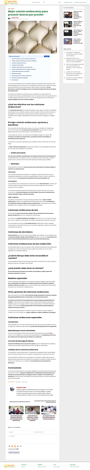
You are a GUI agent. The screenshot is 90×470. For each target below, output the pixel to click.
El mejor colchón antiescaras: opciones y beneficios (23, 60)
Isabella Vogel (14, 17)
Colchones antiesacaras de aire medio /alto (21, 67)
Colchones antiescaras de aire (18, 63)
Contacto (23, 466)
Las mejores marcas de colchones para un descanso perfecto (45, 401)
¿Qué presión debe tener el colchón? (19, 71)
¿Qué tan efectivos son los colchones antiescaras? (23, 58)
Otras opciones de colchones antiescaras (20, 75)
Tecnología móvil (67, 2)
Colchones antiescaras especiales (19, 77)
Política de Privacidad (74, 466)
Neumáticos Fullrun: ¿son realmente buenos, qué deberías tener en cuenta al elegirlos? (75, 60)
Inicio (60, 2)
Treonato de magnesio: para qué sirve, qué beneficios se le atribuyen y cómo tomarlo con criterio (75, 67)
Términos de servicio (41, 466)
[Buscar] (43, 2)
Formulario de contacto (80, 2)
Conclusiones (14, 80)
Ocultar (46, 56)
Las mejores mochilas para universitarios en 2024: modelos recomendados (74, 54)
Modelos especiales (15, 73)
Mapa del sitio (57, 466)
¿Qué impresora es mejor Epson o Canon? (19, 401)
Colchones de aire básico (17, 65)
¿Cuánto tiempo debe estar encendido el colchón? (23, 69)
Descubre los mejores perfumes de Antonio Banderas (74, 78)
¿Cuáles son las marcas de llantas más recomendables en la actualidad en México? (74, 73)
